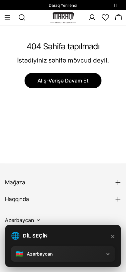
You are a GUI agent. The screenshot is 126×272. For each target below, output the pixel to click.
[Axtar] (20, 17)
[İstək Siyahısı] (105, 17)
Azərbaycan (19, 220)
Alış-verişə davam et (63, 80)
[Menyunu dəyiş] (7, 17)
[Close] (113, 236)
